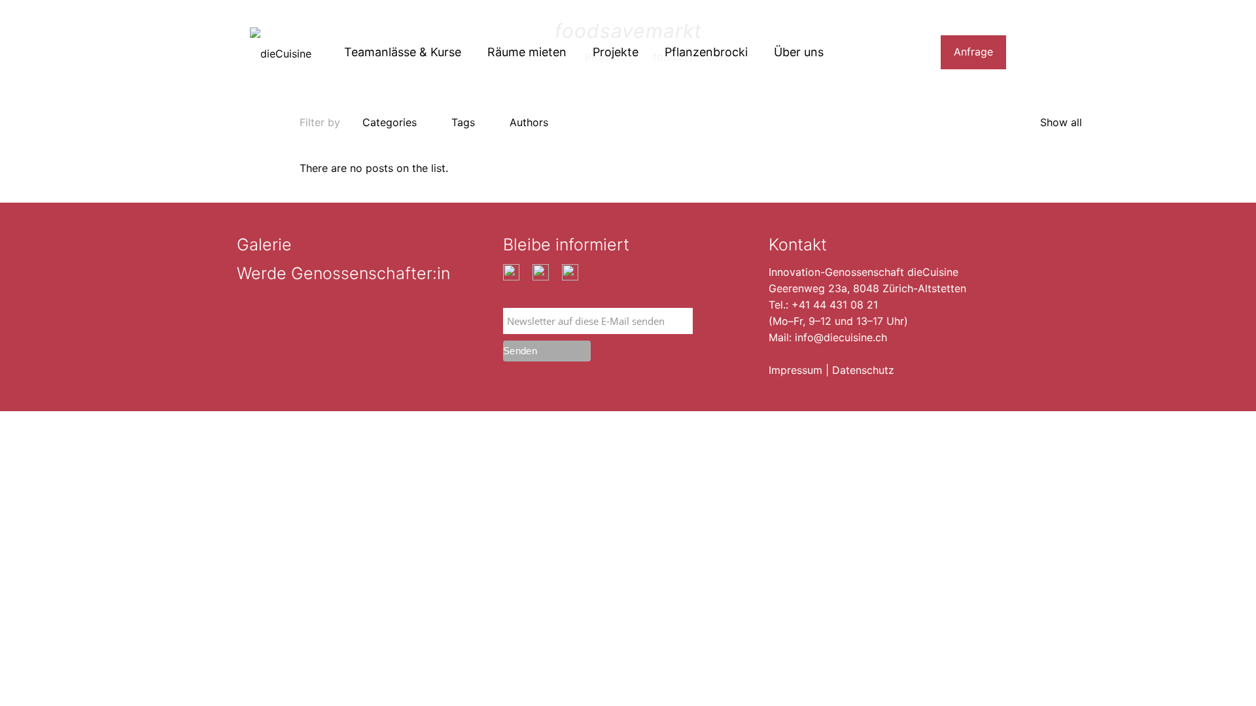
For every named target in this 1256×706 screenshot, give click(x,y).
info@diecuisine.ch (841, 337)
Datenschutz (863, 370)
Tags (463, 122)
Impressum (795, 370)
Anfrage (973, 51)
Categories (389, 122)
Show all (1061, 122)
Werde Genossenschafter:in (343, 273)
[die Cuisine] (280, 52)
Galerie (264, 244)
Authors (529, 122)
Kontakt (798, 244)
